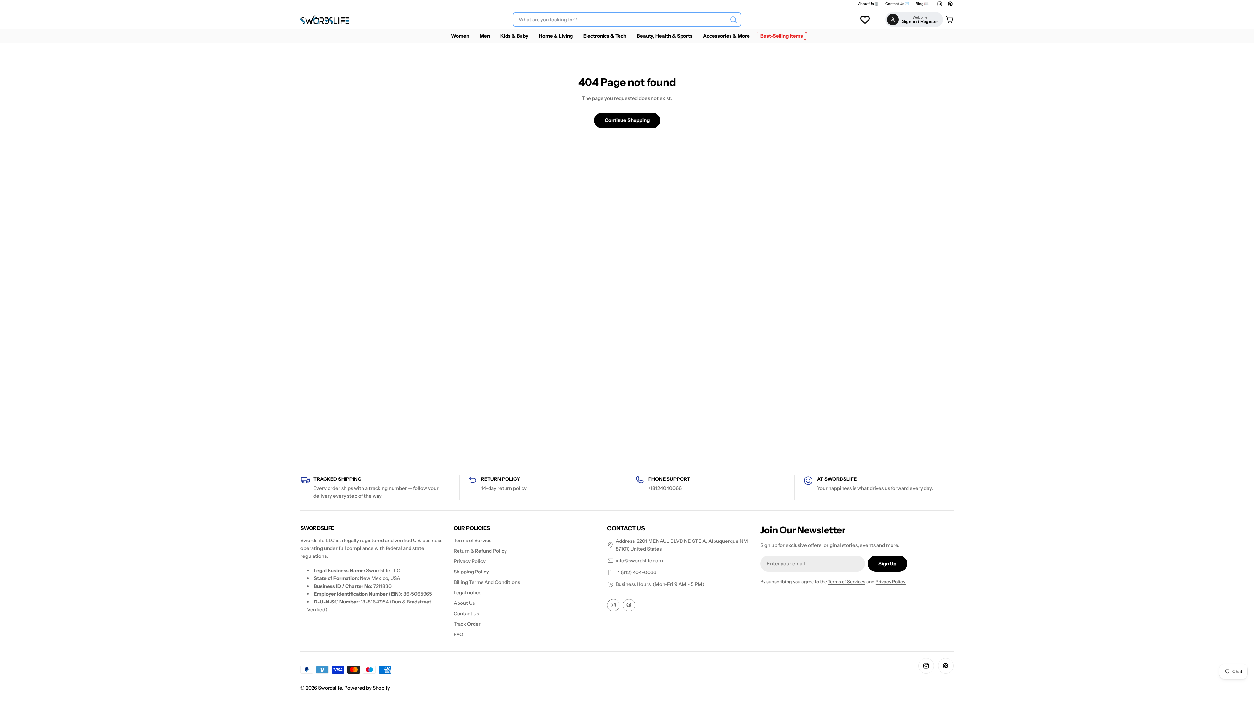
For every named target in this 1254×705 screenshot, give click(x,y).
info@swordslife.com (639, 560)
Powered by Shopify (367, 688)
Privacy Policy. (891, 582)
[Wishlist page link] (865, 19)
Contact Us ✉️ (897, 4)
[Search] (733, 19)
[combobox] (627, 19)
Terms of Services (846, 582)
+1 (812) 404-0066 (636, 572)
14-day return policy (504, 488)
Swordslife (330, 688)
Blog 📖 (922, 4)
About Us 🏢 (868, 4)
